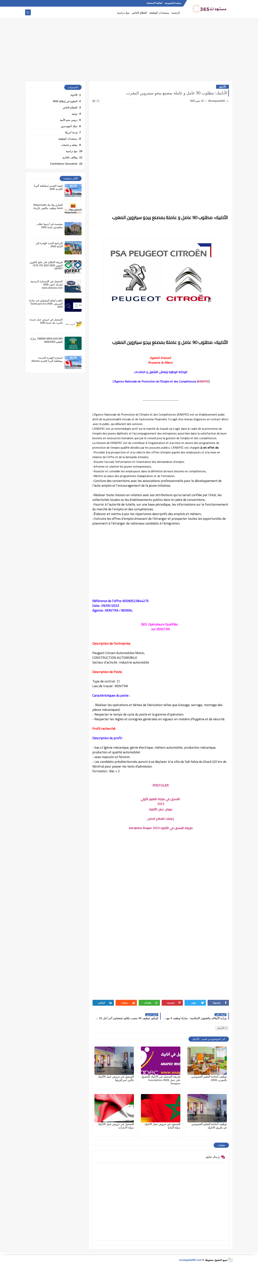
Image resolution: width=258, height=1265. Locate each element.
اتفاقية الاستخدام (154, 3)
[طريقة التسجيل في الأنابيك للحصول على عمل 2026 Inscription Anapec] (160, 1061)
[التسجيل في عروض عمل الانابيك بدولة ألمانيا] (160, 1108)
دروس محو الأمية (68, 120)
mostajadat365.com (190, 1260)
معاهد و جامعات (69, 145)
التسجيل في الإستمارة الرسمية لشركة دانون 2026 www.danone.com (46, 284)
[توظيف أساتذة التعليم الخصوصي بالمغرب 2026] (207, 1061)
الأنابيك (222, 86)
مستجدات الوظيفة (159, 12)
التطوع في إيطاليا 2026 (65, 101)
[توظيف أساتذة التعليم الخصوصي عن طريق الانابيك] (207, 1108)
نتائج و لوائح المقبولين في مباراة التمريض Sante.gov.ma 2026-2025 (46, 303)
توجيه (74, 113)
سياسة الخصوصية (173, 3)
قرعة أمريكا (71, 132)
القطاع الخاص (139, 12)
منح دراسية (123, 12)
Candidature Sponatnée (63, 163)
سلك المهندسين (69, 126)
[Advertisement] (129, 51)
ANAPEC (203, 381)
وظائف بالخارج (70, 157)
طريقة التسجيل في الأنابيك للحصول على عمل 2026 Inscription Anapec (160, 1080)
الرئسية (175, 12)
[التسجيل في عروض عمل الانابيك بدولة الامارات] (114, 1108)
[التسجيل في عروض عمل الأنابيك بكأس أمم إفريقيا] (114, 1061)
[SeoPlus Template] (230, 1260)
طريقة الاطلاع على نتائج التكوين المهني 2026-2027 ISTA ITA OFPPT (46, 265)
